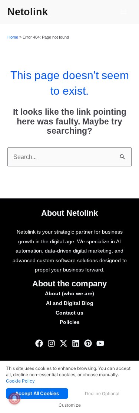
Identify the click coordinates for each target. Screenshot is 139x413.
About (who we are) (69, 293)
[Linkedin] (76, 343)
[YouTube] (100, 343)
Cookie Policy (20, 381)
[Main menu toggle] (124, 12)
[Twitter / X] (63, 343)
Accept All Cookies (37, 393)
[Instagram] (51, 343)
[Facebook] (39, 343)
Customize (70, 405)
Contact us (69, 313)
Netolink (27, 11)
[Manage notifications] (14, 398)
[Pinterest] (88, 343)
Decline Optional (102, 393)
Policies (70, 322)
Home (12, 37)
